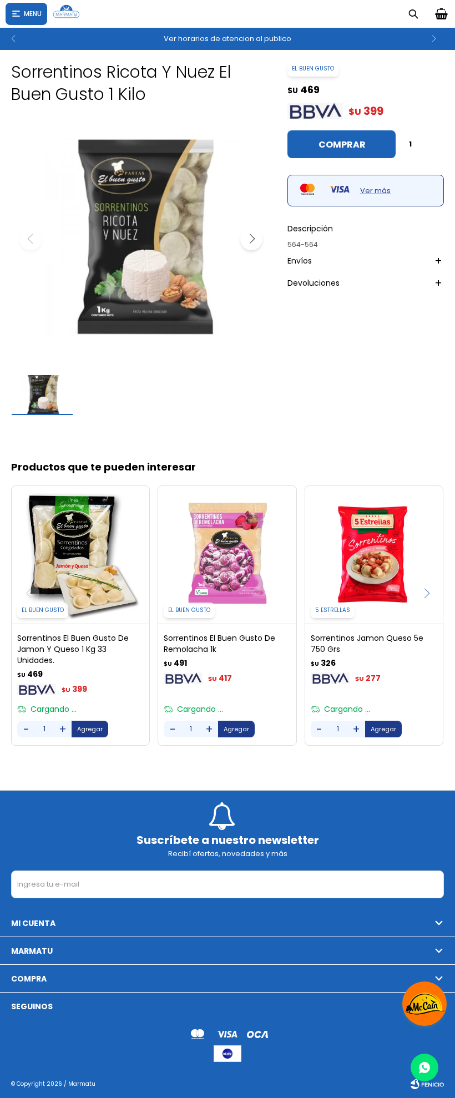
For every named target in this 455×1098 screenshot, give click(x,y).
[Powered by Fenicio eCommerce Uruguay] (427, 1084)
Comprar (342, 144)
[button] (13, 39)
